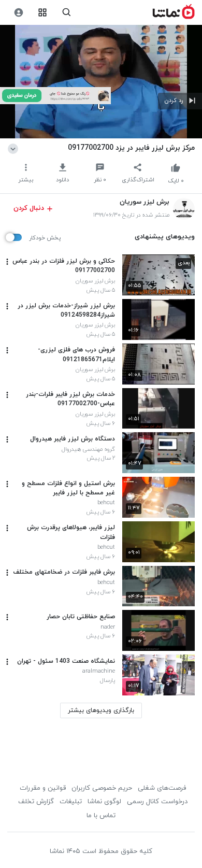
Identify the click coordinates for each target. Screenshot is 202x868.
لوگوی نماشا (104, 801)
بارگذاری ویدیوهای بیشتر (101, 710)
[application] (101, 81)
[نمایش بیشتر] (14, 147)
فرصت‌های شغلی (162, 788)
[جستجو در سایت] (66, 12)
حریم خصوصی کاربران (101, 788)
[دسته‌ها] (43, 12)
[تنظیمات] (18, 12)
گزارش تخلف (36, 801)
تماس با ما (101, 815)
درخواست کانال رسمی (157, 801)
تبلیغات (71, 801)
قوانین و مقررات (43, 788)
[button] (180, 101)
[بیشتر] (7, 262)
